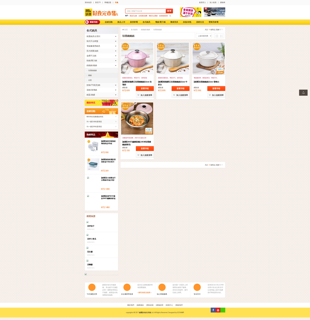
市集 (116, 2)
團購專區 (91, 102)
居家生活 (200, 22)
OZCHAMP (180, 312)
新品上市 (121, 22)
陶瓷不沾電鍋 (153, 15)
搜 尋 (169, 11)
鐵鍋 (90, 75)
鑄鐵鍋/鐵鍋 (145, 30)
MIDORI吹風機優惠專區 (95, 117)
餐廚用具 (174, 22)
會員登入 (202, 2)
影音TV (98, 2)
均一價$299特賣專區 (94, 127)
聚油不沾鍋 (133, 15)
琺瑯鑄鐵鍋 (92, 70)
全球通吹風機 (143, 15)
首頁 (126, 30)
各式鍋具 (146, 22)
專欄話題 (107, 2)
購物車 (222, 2)
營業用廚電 (213, 22)
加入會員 (213, 2)
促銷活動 (109, 22)
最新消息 (94, 22)
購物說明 (159, 305)
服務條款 (140, 305)
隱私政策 (150, 305)
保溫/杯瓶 (187, 22)
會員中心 (169, 305)
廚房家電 (134, 22)
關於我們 (130, 305)
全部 (90, 80)
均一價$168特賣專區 (94, 122)
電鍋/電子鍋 (160, 22)
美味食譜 (88, 2)
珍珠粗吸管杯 (163, 15)
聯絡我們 (179, 305)
